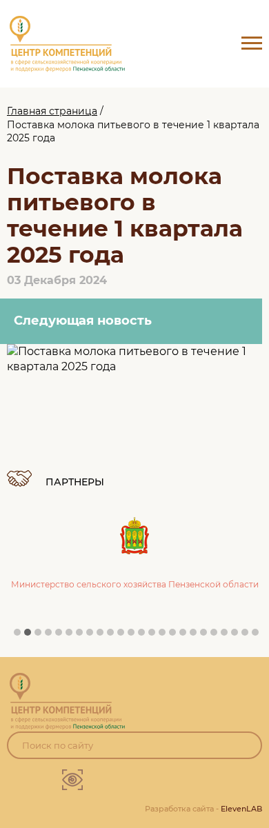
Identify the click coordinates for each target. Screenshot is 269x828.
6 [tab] (72, 636)
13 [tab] (145, 636)
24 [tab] (259, 636)
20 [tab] (217, 636)
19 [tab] (207, 636)
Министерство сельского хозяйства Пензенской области (135, 584)
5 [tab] (62, 636)
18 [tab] (196, 636)
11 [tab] (124, 636)
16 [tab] (176, 636)
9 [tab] (103, 636)
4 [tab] (52, 636)
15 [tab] (165, 636)
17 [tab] (186, 636)
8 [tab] (93, 636)
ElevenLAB (241, 809)
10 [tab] (114, 636)
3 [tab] (41, 636)
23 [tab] (248, 636)
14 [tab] (155, 636)
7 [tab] (83, 636)
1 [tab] (21, 636)
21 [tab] (228, 636)
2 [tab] (31, 636)
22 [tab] (238, 636)
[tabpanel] (134, 540)
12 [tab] (134, 636)
